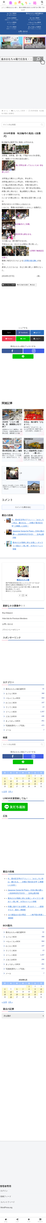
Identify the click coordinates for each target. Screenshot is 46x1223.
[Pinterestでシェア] (13, 826)
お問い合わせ (7, 624)
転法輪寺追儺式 (23, 285)
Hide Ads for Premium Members (14, 618)
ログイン (4, 1191)
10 (41, 778)
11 (5, 781)
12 (11, 781)
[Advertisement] (23, 85)
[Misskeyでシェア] (38, 814)
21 (23, 784)
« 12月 (4, 792)
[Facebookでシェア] (8, 820)
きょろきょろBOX (9, 285)
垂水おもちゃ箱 (23, 580)
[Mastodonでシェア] (18, 814)
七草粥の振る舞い (30, 261)
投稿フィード (5, 1196)
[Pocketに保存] (28, 820)
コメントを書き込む (23, 507)
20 (17, 784)
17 (41, 781)
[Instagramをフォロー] (33, 351)
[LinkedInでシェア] (23, 826)
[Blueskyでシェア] (28, 814)
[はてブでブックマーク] (18, 820)
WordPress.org (6, 1207)
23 (35, 784)
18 (5, 784)
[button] (42, 124)
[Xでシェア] (8, 814)
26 (11, 786)
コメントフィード (7, 1202)
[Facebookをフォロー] (12, 351)
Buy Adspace (7, 613)
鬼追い (34, 285)
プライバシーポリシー (11, 630)
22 (29, 784)
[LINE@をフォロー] (23, 356)
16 (35, 781)
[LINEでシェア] (38, 820)
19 (11, 784)
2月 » (10, 792)
